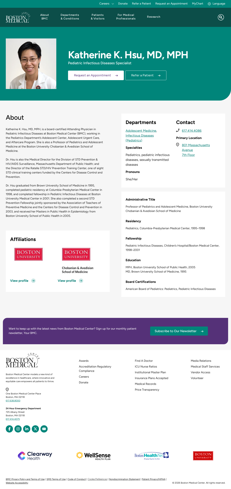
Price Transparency (147, 389)
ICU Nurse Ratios (146, 366)
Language (219, 3)
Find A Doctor (144, 360)
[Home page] (23, 366)
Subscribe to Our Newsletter (176, 331)
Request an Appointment (171, 3)
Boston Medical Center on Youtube (44, 429)
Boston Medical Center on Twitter (35, 429)
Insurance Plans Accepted (151, 378)
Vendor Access (200, 372)
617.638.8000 (13, 400)
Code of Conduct (77, 479)
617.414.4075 (13, 419)
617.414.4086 (192, 131)
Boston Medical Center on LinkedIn (26, 429)
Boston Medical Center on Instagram (18, 429)
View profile (19, 281)
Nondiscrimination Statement (124, 479)
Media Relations (201, 360)
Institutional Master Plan (150, 372)
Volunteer (197, 378)
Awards (83, 360)
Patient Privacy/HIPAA (153, 479)
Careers (84, 376)
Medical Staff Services (205, 366)
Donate (123, 3)
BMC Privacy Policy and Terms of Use (25, 479)
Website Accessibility (17, 483)
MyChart (197, 3)
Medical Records (145, 384)
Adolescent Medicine (141, 131)
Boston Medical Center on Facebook (9, 429)
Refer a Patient (141, 3)
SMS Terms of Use (56, 479)
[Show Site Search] (221, 17)
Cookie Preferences (97, 479)
